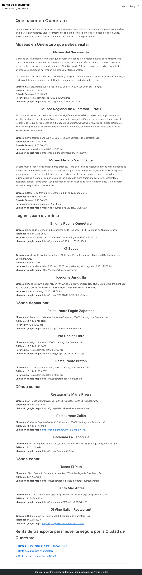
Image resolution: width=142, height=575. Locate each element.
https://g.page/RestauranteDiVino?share (63, 523)
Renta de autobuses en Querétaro (36, 550)
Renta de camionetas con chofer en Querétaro (42, 545)
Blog (132, 6)
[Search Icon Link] (139, 6)
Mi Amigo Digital (99, 572)
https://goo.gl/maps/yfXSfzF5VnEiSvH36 (63, 429)
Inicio (124, 6)
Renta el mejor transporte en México (54, 572)
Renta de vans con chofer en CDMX (37, 556)
